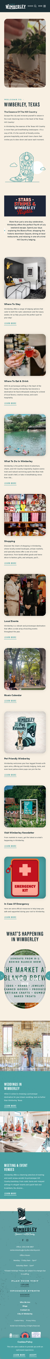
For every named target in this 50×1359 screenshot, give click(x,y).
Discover (25, 1294)
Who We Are (25, 1302)
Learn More (25, 992)
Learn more (19, 1354)
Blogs (25, 1306)
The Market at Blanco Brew (25, 974)
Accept (33, 1354)
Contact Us (25, 1310)
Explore (25, 1284)
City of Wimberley (24, 1313)
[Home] (15, 6)
